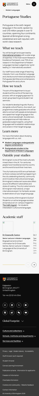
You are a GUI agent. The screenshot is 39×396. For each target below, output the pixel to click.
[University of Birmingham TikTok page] (5, 312)
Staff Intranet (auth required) (13, 356)
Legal (10, 351)
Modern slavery (18, 351)
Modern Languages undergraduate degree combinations (19, 143)
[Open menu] (34, 4)
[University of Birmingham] (10, 4)
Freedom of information (11, 375)
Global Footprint (11, 321)
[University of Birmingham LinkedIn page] (12, 305)
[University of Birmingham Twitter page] (18, 305)
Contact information (10, 390)
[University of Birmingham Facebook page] (25, 305)
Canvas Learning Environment (13, 366)
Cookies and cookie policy (11, 385)
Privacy (5, 351)
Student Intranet (8, 361)
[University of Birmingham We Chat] (18, 312)
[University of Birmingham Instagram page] (5, 305)
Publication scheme (9, 370)
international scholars (12, 55)
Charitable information (10, 380)
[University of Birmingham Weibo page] (12, 312)
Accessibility (29, 351)
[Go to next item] (34, 264)
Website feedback (27, 385)
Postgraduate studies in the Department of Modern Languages (19, 149)
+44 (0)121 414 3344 (13, 295)
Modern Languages (13, 10)
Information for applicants (26, 370)
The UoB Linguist (10, 205)
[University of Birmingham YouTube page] (25, 312)
